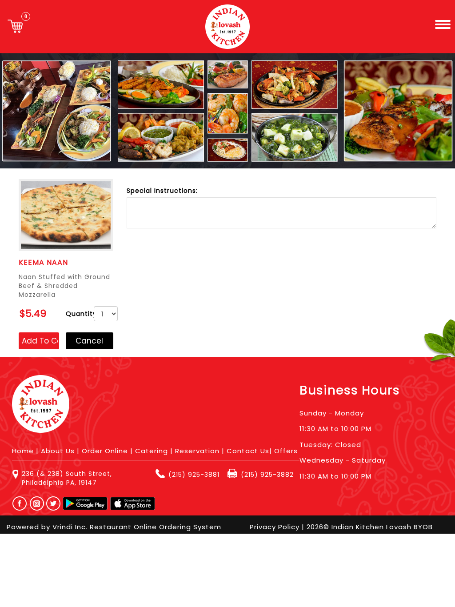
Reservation (197, 450)
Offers (286, 450)
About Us (58, 450)
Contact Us (248, 450)
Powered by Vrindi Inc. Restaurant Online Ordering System (114, 526)
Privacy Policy (276, 526)
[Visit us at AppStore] (132, 503)
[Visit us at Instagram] (39, 503)
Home (23, 450)
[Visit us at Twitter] (53, 503)
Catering (151, 450)
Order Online (105, 450)
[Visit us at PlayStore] (85, 503)
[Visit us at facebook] (18, 503)
